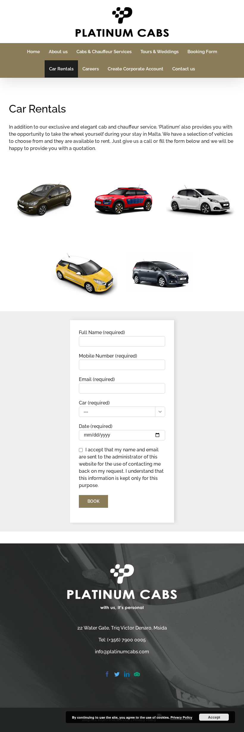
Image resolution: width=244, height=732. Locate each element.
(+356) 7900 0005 (126, 640)
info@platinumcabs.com (122, 651)
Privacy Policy (181, 717)
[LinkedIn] (126, 674)
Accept (214, 717)
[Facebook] (107, 674)
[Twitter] (117, 674)
